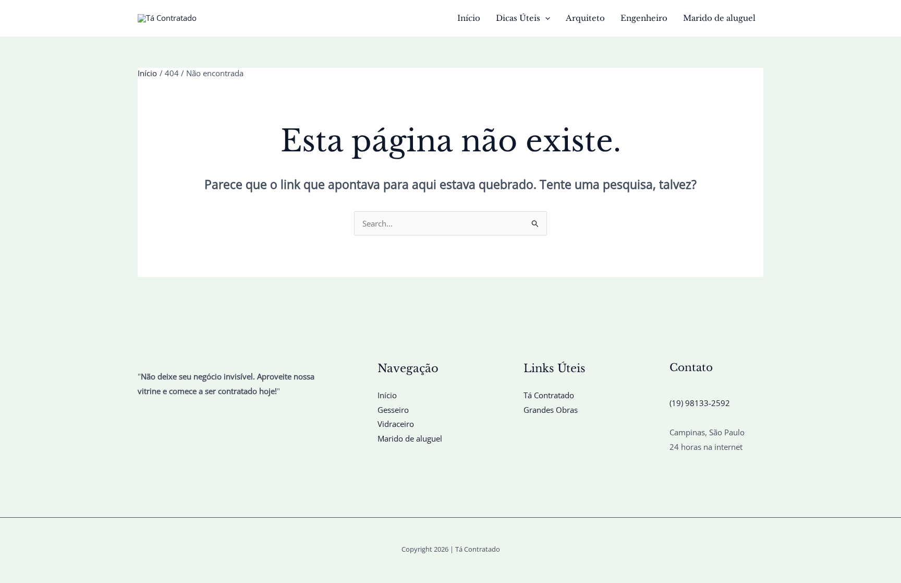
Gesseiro (393, 409)
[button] (545, 18)
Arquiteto (585, 18)
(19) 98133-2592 (699, 403)
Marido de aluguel (719, 18)
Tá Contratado (548, 395)
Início (468, 18)
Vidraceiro (396, 424)
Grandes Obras (550, 409)
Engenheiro (643, 18)
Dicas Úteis (518, 18)
